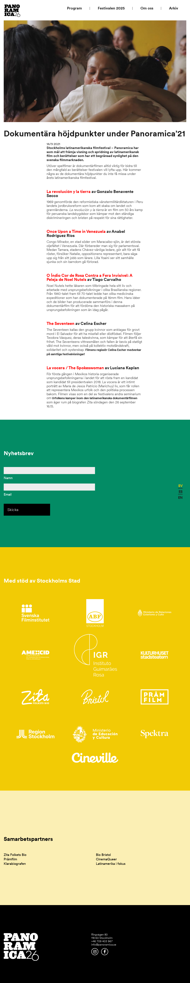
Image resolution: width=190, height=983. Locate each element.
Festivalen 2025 (111, 8)
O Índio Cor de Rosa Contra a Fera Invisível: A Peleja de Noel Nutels (89, 277)
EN (180, 497)
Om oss (146, 8)
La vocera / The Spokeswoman (76, 367)
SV (180, 486)
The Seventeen (61, 323)
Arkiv (173, 8)
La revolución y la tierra (69, 191)
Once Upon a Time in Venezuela (76, 231)
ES (181, 492)
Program (74, 8)
